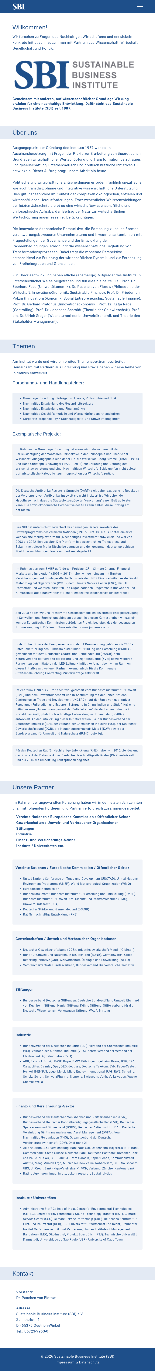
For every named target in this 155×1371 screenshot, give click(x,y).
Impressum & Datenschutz (78, 1362)
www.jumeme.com (94, 627)
